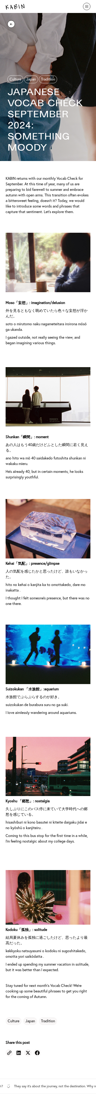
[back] (11, 24)
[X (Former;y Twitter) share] (28, 1053)
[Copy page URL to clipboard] (9, 1053)
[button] (86, 6)
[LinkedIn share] (18, 1053)
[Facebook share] (37, 1053)
